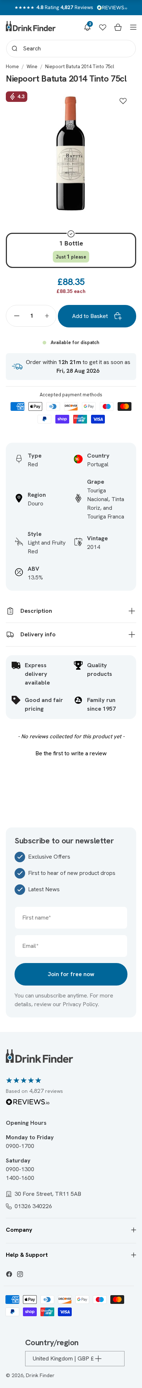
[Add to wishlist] (123, 101)
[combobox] (71, 48)
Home (12, 66)
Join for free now (71, 974)
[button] (87, 27)
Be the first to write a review (71, 753)
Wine (32, 66)
